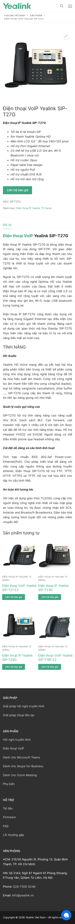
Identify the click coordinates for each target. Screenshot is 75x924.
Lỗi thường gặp (13, 835)
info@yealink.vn (23, 895)
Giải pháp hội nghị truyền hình (23, 706)
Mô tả (7, 225)
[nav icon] (70, 6)
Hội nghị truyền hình (17, 739)
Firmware (9, 817)
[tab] (7, 225)
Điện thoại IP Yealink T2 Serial (34, 208)
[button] (66, 36)
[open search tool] (61, 6)
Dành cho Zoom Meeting (20, 775)
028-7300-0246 (24, 886)
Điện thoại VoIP (18, 235)
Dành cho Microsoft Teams (21, 757)
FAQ (5, 826)
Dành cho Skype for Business (23, 766)
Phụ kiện (9, 784)
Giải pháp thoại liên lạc (19, 715)
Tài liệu (8, 808)
